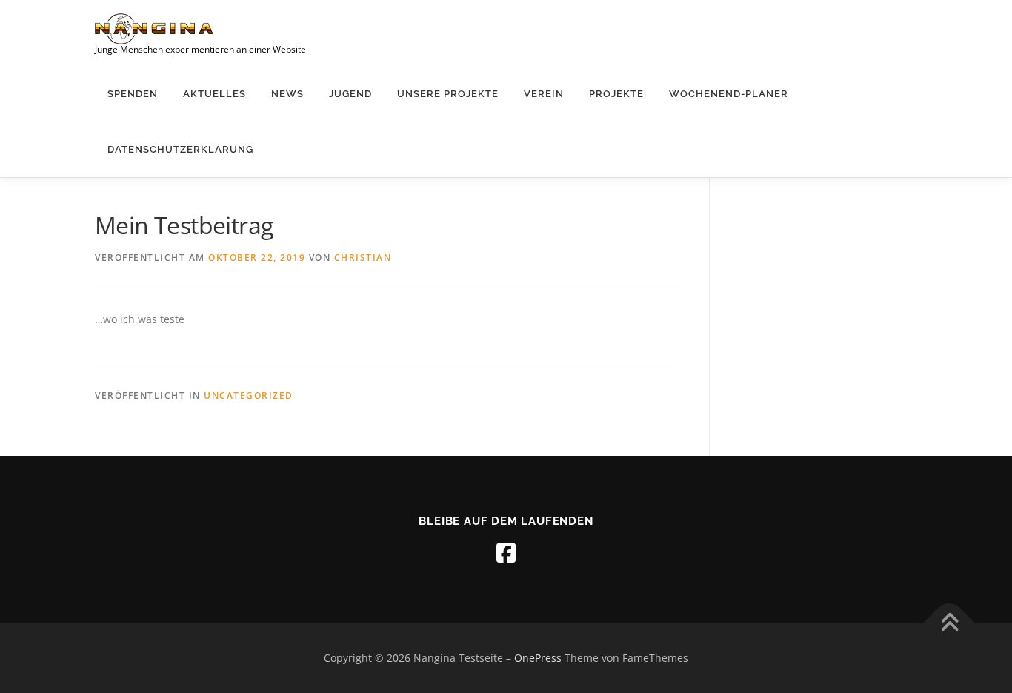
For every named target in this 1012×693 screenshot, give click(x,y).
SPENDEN (132, 93)
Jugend (350, 93)
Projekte (616, 93)
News (287, 93)
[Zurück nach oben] (949, 623)
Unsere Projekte (448, 93)
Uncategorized (248, 395)
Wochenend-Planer (728, 93)
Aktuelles (214, 93)
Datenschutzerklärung (180, 149)
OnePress (538, 658)
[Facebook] (506, 553)
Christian (363, 257)
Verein (544, 93)
